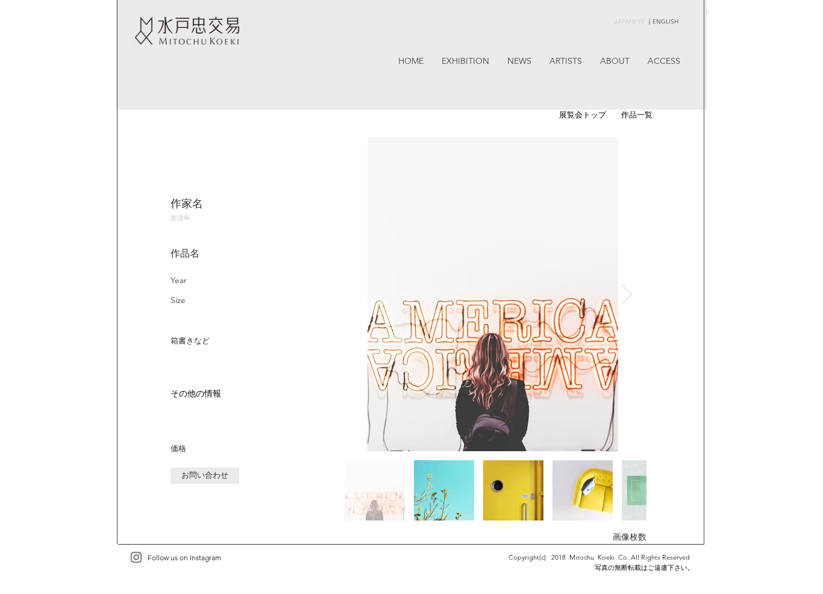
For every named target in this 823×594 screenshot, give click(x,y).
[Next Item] (627, 294)
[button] (205, 475)
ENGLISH (665, 21)
